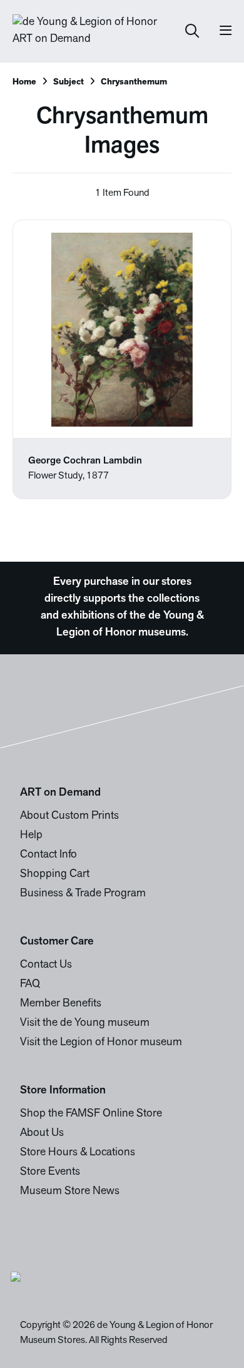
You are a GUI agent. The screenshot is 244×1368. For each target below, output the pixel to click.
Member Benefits (60, 1004)
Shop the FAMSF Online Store (91, 1114)
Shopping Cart (54, 874)
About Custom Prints (69, 816)
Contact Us (46, 965)
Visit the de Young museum (85, 1023)
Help (31, 835)
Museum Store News (69, 1191)
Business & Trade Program (83, 893)
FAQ (30, 984)
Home (24, 82)
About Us (42, 1133)
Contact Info (48, 855)
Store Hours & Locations (77, 1152)
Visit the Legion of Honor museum (101, 1042)
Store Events (50, 1172)
